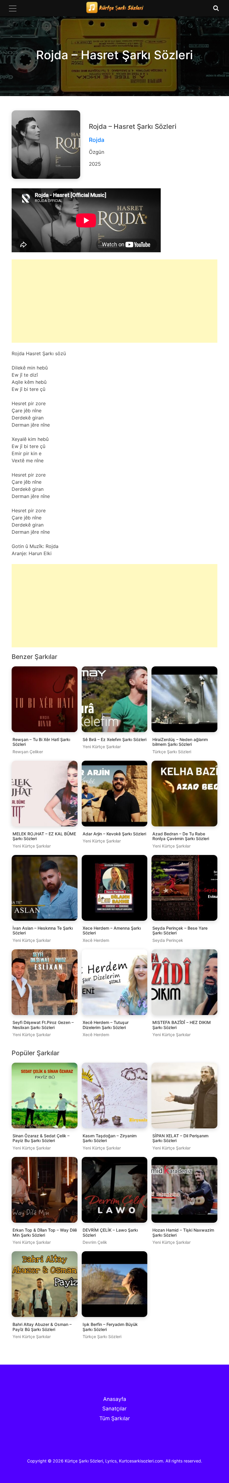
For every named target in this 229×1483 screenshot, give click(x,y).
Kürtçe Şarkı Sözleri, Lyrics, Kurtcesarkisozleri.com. (114, 1460)
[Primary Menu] (12, 8)
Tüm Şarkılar (114, 1418)
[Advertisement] (114, 305)
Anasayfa (114, 1399)
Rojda (96, 139)
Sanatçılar (114, 1408)
